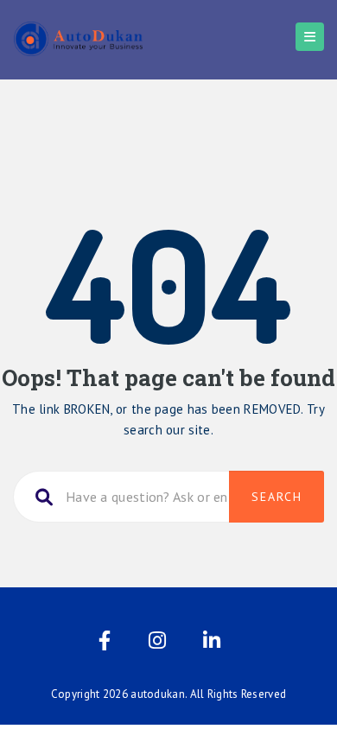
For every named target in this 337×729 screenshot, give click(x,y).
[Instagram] (157, 644)
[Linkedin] (212, 644)
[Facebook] (104, 644)
